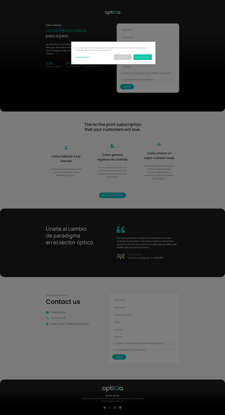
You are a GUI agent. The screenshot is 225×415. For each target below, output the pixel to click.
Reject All (123, 57)
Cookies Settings (82, 57)
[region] (113, 52)
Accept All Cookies (142, 57)
